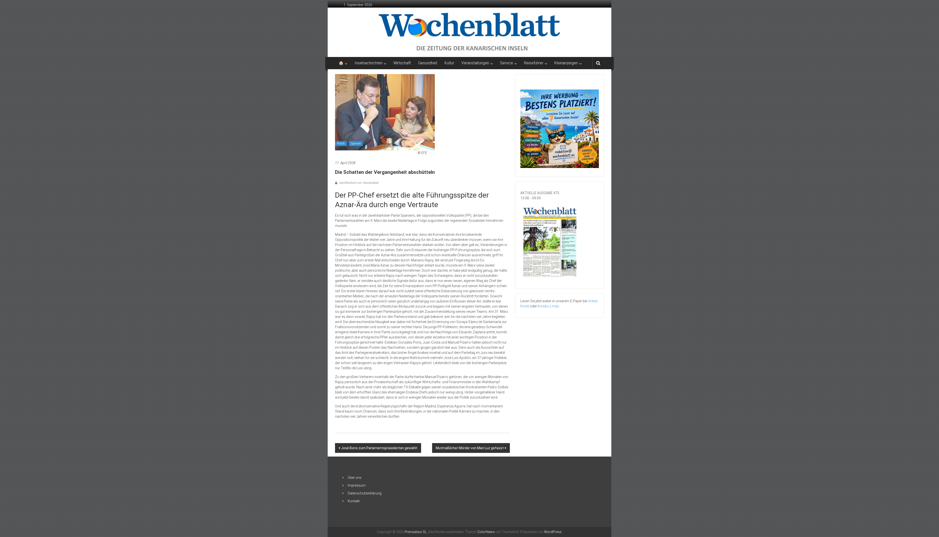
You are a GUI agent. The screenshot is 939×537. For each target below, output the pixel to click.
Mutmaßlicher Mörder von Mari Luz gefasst (470, 448)
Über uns (354, 478)
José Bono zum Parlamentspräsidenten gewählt (379, 448)
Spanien (356, 143)
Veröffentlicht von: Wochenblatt (358, 183)
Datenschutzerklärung (364, 493)
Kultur (449, 63)
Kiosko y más (548, 306)
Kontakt (354, 501)
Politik (341, 143)
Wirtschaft (402, 63)
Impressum (357, 485)
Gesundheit (427, 63)
